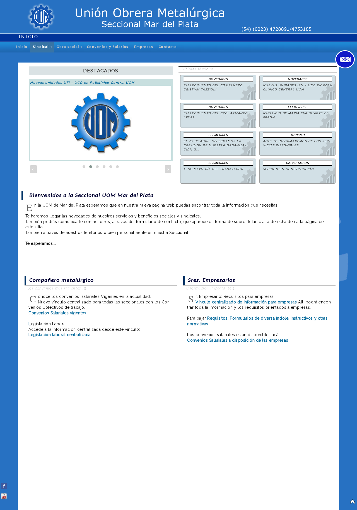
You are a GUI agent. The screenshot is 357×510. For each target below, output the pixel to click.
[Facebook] (4, 485)
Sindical (42, 47)
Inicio (21, 47)
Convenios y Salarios (108, 47)
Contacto (168, 47)
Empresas (143, 47)
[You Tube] (4, 495)
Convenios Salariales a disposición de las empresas (237, 340)
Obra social (70, 47)
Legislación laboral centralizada (59, 334)
